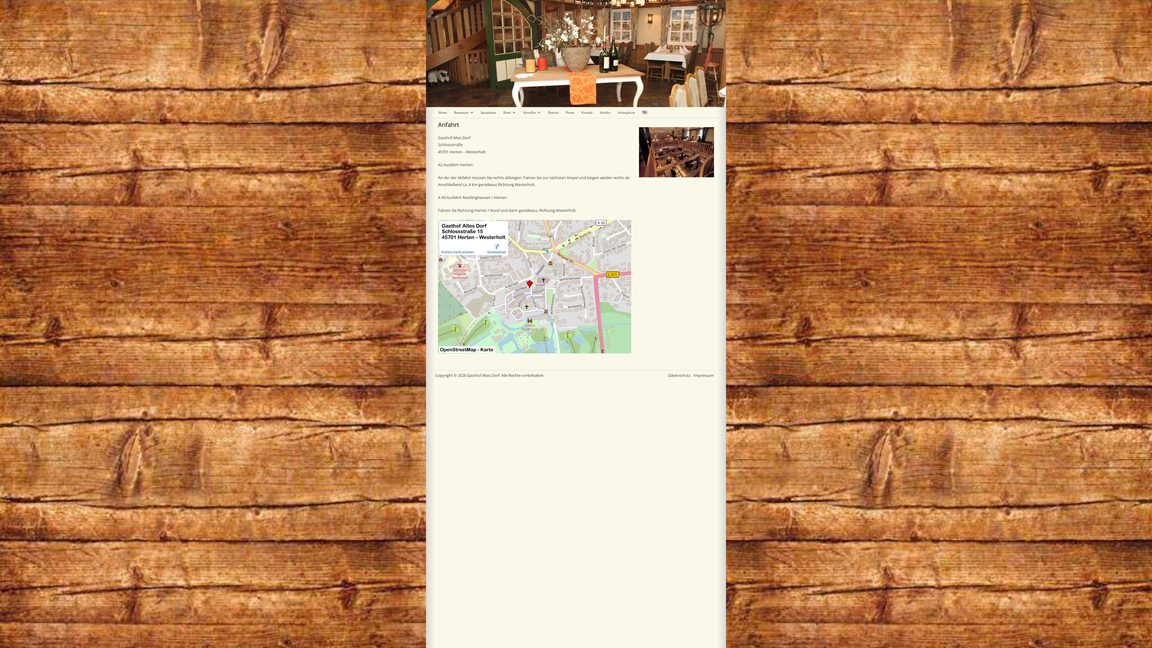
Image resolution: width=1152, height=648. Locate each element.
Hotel (507, 112)
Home (443, 112)
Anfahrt (605, 112)
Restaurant (461, 112)
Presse (570, 112)
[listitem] (457, 252)
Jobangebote (626, 112)
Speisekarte (488, 112)
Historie (553, 112)
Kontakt (586, 112)
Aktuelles (529, 112)
